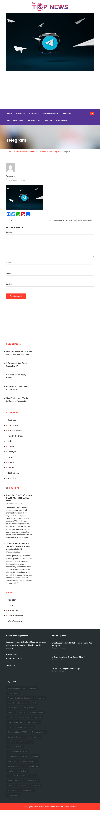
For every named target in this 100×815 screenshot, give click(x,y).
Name (9, 262)
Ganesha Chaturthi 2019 (17, 732)
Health (10, 742)
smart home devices (15, 781)
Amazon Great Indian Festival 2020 (21, 698)
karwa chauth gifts (30, 761)
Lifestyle (48, 120)
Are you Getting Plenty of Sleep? (66, 668)
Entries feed (13, 610)
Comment (10, 232)
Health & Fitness (15, 120)
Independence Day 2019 (17, 751)
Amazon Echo (13, 693)
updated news (27, 790)
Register (12, 600)
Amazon (33, 688)
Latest (11, 446)
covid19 (22, 712)
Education (34, 113)
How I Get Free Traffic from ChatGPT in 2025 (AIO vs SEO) (19, 498)
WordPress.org (15, 621)
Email (9, 273)
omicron (24, 771)
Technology (33, 120)
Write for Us (62, 120)
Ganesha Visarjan (38, 732)
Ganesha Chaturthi (25, 727)
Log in (11, 605)
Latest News (33, 766)
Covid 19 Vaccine (36, 712)
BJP (34, 703)
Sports (11, 467)
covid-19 (11, 712)
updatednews (13, 795)
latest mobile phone (15, 766)
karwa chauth (13, 761)
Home (9, 113)
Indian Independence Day (18, 756)
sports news (36, 785)
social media (21, 785)
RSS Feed (14, 487)
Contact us (10, 665)
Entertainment (50, 113)
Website (10, 284)
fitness (10, 727)
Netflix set (12, 771)
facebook (37, 717)
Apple (41, 698)
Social (11, 462)
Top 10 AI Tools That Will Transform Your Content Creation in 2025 (18, 546)
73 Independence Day (16, 688)
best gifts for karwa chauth (18, 703)
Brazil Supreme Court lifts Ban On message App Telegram (71, 220)
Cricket (11, 717)
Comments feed (16, 615)
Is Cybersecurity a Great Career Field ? (68, 657)
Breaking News (13, 708)
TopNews (10, 176)
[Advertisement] (50, 91)
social (10, 785)
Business (20, 113)
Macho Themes (70, 806)
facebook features (15, 722)
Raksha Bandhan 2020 (16, 776)
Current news (23, 717)
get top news (35, 737)
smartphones (33, 781)
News (10, 457)
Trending (66, 113)
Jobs (10, 441)
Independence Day (15, 747)
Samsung (33, 776)
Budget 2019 (29, 708)
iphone (35, 756)
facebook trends (33, 722)
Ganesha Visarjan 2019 (16, 737)
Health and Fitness (25, 742)
